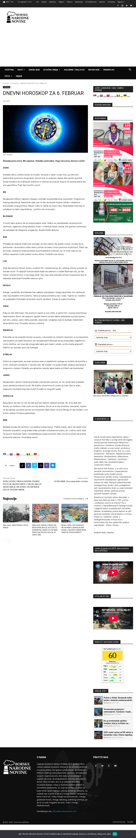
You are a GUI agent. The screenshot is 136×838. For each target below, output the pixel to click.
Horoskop (14, 83)
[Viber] (46, 465)
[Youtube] (131, 5)
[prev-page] (4, 541)
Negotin (61, 2)
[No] (132, 834)
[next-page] (8, 541)
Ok (115, 834)
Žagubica (121, 2)
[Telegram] (53, 465)
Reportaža (93, 69)
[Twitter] (34, 465)
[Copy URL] (22, 465)
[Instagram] (122, 5)
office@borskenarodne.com (64, 811)
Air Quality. (113, 649)
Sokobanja (111, 2)
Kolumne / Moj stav (74, 69)
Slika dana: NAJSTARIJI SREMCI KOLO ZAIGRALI (110, 396)
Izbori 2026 (34, 69)
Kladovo (70, 2)
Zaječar (44, 2)
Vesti (20, 69)
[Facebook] (118, 5)
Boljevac (102, 2)
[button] (130, 70)
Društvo (35, 521)
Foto (7, 76)
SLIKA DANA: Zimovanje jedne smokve (71, 481)
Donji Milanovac (91, 2)
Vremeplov (108, 69)
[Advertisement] (85, 17)
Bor (37, 2)
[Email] (40, 465)
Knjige (19, 76)
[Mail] (127, 5)
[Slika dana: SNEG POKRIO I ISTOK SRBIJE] (16, 513)
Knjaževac (52, 2)
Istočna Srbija (50, 69)
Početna (9, 69)
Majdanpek (79, 2)
